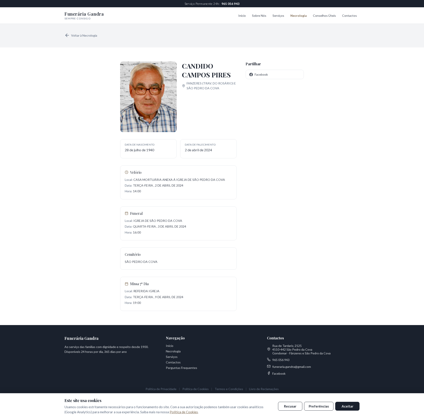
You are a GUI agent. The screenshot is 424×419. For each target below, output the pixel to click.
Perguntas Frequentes (181, 368)
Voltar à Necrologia (84, 35)
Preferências (319, 406)
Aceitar (347, 406)
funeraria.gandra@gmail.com (291, 366)
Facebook (261, 74)
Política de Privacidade (161, 389)
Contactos (349, 15)
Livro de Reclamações (264, 389)
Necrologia (298, 15)
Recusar (290, 406)
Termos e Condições (229, 389)
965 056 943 (230, 4)
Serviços (278, 15)
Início (242, 15)
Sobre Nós (259, 15)
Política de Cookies (195, 389)
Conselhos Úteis (324, 15)
